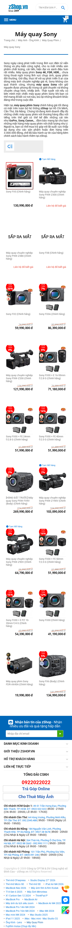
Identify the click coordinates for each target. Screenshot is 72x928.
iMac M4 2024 (46, 911)
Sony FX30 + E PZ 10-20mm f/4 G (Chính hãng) (17, 623)
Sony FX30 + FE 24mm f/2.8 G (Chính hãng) (18, 438)
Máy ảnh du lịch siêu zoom (20, 903)
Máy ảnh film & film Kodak (44, 888)
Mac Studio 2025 (39, 914)
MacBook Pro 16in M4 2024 (20, 911)
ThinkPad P (42, 895)
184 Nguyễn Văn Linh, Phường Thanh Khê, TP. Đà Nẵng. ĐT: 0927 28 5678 (32, 830)
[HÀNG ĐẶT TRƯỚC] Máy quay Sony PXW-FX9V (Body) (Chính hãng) (19, 500)
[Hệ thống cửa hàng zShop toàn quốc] (65, 910)
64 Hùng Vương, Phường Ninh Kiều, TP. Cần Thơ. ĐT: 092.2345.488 (35, 819)
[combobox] (52, 7)
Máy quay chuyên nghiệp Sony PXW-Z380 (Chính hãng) (19, 255)
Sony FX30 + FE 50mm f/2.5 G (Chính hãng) (51, 560)
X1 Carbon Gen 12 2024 (18, 895)
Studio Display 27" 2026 (42, 880)
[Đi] (60, 733)
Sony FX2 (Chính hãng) (18, 314)
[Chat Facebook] (65, 900)
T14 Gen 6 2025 (14, 892)
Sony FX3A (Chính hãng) (52, 314)
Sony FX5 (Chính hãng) (18, 191)
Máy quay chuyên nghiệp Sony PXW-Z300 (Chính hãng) (52, 194)
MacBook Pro (13, 899)
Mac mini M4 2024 (15, 914)
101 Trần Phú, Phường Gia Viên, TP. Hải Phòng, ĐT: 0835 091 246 (34, 853)
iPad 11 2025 (13, 918)
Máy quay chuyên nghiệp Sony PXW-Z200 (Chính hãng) (19, 378)
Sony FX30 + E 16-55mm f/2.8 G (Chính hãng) (52, 377)
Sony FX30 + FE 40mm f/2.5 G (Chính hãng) (51, 438)
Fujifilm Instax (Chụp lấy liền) (21, 926)
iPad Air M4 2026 (55, 884)
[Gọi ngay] (65, 889)
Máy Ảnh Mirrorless (37, 892)
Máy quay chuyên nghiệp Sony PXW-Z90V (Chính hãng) (19, 561)
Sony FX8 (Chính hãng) (51, 252)
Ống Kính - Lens (14, 922)
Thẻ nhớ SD (35, 884)
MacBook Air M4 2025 (49, 903)
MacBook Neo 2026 (16, 888)
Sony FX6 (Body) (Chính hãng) (51, 683)
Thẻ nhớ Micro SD (15, 884)
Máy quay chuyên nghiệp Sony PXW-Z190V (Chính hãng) (52, 500)
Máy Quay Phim (35, 922)
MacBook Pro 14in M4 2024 (20, 907)
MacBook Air (30, 899)
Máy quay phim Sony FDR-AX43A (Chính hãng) (19, 683)
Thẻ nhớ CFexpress (16, 880)
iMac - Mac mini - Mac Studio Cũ (41, 918)
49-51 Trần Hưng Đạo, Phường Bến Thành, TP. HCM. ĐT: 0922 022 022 (35, 807)
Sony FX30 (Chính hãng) (52, 620)
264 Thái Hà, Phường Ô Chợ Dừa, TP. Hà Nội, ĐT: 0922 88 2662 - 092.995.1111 (35, 842)
